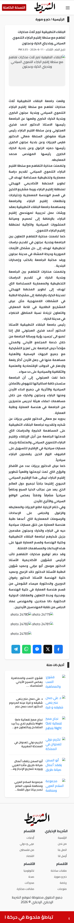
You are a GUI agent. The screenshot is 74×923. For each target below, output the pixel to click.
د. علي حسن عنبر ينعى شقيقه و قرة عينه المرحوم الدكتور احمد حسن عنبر (26, 703)
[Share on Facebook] (58, 649)
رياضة (63, 882)
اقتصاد (30, 855)
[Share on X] (47, 649)
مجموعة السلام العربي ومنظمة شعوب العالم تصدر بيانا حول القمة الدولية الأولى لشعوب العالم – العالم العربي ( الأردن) (28, 786)
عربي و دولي (27, 843)
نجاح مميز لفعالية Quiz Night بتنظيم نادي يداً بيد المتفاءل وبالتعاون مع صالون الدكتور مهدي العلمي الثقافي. (27, 723)
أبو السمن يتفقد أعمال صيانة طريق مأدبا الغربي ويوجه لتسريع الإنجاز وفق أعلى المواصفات (26, 765)
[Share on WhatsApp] (26, 649)
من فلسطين (27, 849)
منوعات (62, 888)
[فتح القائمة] (67, 7)
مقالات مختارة (25, 888)
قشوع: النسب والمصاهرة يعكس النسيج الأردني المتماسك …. (27, 682)
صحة (31, 876)
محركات (29, 882)
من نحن (62, 843)
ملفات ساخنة (59, 870)
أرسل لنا (62, 855)
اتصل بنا (62, 849)
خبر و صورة (43, 19)
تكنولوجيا (28, 870)
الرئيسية (58, 19)
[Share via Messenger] (37, 649)
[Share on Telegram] (15, 649)
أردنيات (30, 837)
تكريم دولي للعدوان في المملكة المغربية (28, 744)
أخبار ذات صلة (55, 665)
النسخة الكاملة (14, 7)
